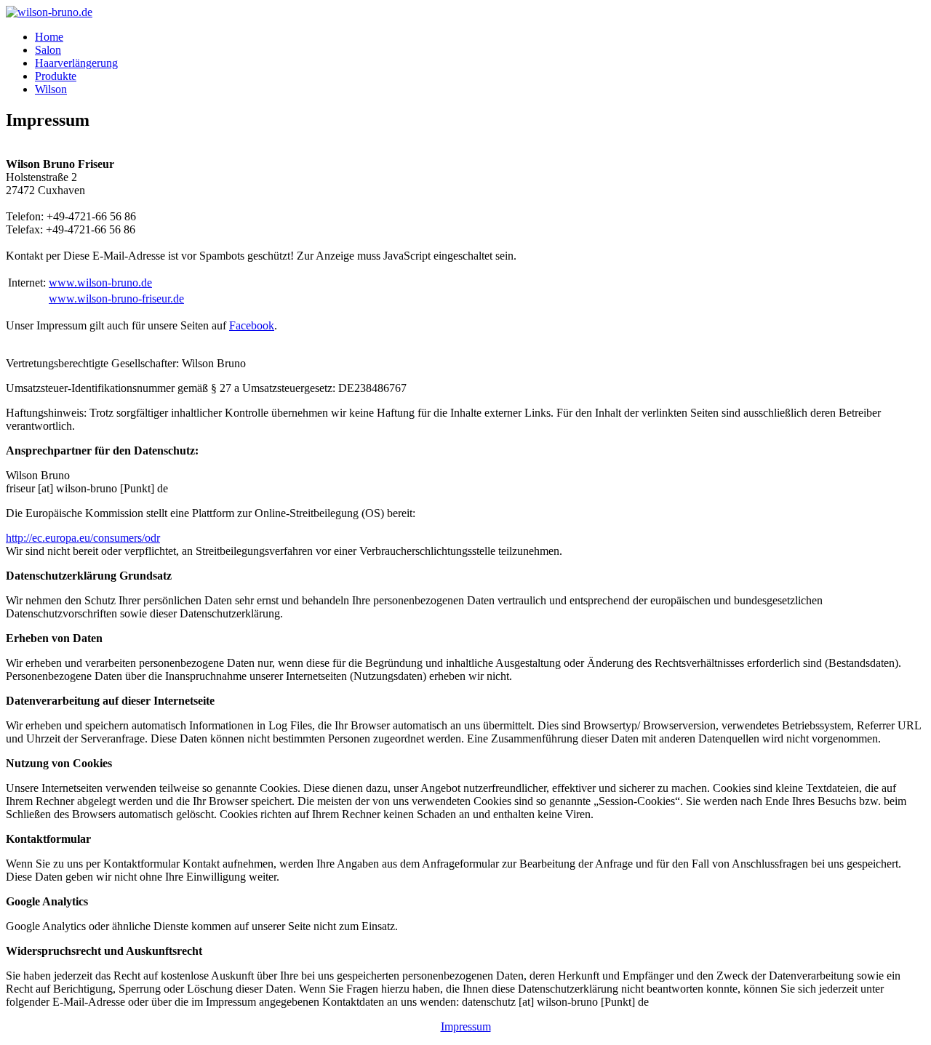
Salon (48, 50)
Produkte (55, 76)
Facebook (251, 325)
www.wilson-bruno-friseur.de (116, 298)
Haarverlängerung (76, 63)
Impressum (466, 1026)
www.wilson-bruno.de (100, 282)
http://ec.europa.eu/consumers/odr (83, 538)
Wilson (51, 89)
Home (49, 37)
